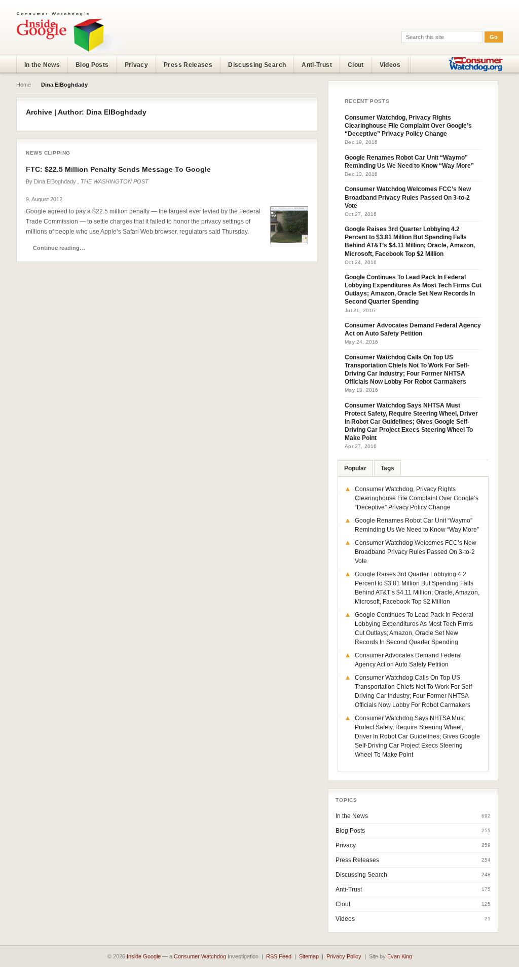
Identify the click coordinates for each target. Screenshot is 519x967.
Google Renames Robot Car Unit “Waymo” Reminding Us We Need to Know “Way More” (409, 162)
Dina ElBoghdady (55, 181)
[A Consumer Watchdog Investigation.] (70, 31)
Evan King (399, 956)
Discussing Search (257, 64)
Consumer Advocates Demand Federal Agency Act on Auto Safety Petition (413, 329)
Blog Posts (92, 64)
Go (494, 37)
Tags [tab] (387, 468)
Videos (390, 64)
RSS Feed (278, 956)
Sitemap (309, 956)
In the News (42, 64)
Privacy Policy (343, 956)
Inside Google (144, 956)
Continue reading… (59, 248)
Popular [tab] (355, 468)
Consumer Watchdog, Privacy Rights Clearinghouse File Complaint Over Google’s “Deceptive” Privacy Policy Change (408, 126)
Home (23, 85)
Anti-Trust (317, 64)
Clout (356, 64)
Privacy (137, 64)
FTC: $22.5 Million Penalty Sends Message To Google (118, 169)
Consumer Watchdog (200, 956)
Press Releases (188, 64)
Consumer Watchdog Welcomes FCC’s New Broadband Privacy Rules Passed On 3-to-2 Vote (408, 197)
